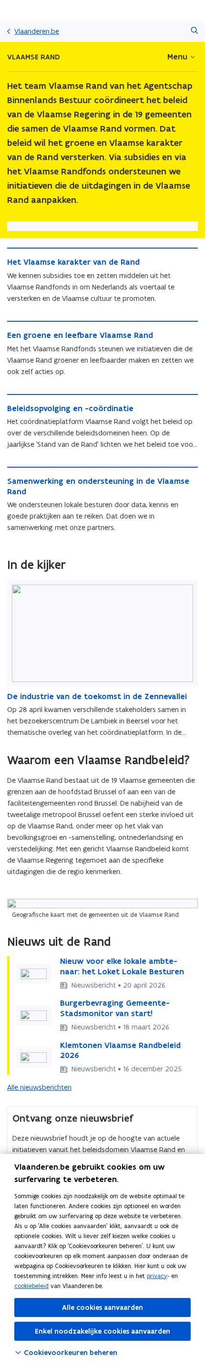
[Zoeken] (194, 31)
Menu (177, 56)
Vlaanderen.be (36, 31)
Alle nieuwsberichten (39, 1087)
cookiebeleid (31, 1286)
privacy (157, 1276)
